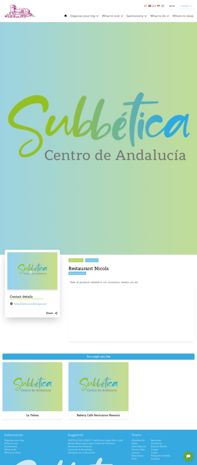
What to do (158, 16)
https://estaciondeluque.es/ (30, 303)
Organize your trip (82, 16)
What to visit (111, 16)
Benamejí (156, 440)
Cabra (135, 443)
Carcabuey (156, 443)
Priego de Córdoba (160, 455)
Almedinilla (138, 440)
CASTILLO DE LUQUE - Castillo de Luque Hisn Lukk (95, 440)
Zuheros (155, 458)
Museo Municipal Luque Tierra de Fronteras (91, 443)
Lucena (135, 452)
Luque (154, 452)
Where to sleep (183, 16)
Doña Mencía (139, 446)
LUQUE (185, 6)
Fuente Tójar (138, 449)
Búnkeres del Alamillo (80, 446)
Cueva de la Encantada (80, 449)
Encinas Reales (159, 446)
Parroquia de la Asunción (81, 452)
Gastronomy (135, 16)
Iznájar (154, 449)
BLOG (172, 6)
